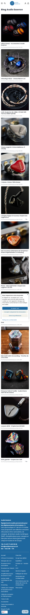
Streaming (4, 585)
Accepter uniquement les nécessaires (15, 312)
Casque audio (5, 571)
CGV (17, 568)
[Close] (28, 294)
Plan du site (19, 588)
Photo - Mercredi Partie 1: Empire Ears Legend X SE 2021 (13, 286)
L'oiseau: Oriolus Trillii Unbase (10, 182)
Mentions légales (21, 571)
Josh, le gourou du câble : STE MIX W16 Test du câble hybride (13, 112)
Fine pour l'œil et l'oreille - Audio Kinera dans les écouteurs (14, 391)
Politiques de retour (21, 574)
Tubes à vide (5, 599)
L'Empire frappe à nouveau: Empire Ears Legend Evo (14, 216)
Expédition (19, 561)
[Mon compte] (24, 3)
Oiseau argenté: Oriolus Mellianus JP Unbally (13, 148)
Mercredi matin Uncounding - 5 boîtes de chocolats (14, 356)
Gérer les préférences (15, 315)
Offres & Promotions (7, 558)
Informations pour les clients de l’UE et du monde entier (22, 583)
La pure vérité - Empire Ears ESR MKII (12, 426)
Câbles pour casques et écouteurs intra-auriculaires (7, 589)
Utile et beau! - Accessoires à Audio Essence (13, 44)
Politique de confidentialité (9, 320)
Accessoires (4, 602)
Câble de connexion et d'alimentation (7, 595)
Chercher (18, 555)
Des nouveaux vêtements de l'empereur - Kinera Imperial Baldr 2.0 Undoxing (15, 251)
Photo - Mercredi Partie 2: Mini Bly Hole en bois (14, 321)
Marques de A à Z (6, 561)
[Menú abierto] (1, 3)
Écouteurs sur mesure (7, 568)
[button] (5, 612)
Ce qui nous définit (21, 558)
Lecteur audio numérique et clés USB (6, 580)
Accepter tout (15, 308)
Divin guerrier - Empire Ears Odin (11, 459)
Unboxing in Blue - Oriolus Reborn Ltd (13, 78)
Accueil (3, 555)
